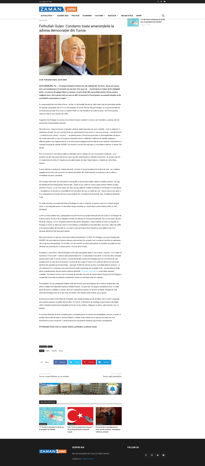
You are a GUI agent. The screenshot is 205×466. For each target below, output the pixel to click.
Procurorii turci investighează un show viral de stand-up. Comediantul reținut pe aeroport (108, 429)
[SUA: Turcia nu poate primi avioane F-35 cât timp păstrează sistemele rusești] (80, 416)
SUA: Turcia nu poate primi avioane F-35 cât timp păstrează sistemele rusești (80, 429)
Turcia (61, 351)
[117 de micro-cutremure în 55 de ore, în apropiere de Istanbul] (52, 416)
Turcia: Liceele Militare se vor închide (54, 376)
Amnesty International (90, 271)
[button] (163, 15)
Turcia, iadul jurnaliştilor (112, 376)
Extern (50, 346)
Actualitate (43, 346)
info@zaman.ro (88, 459)
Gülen (47, 351)
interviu (54, 351)
